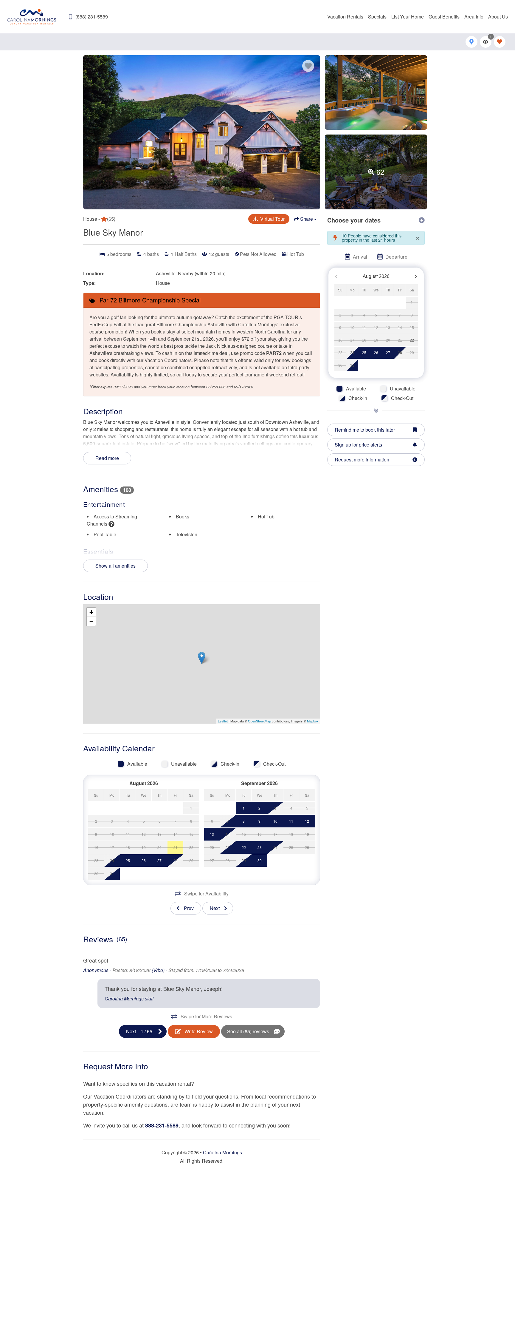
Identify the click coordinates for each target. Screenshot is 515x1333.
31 (352, 365)
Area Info (473, 16)
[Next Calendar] (416, 276)
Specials (377, 16)
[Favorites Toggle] (499, 42)
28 (400, 353)
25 (364, 353)
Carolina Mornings (222, 1152)
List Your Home (407, 16)
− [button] (91, 621)
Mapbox (313, 721)
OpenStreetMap (259, 721)
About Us (498, 16)
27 (388, 353)
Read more (107, 458)
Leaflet (223, 721)
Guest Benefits (444, 16)
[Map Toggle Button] (471, 42)
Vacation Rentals (345, 16)
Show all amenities (115, 565)
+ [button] (91, 612)
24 (352, 353)
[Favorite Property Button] (308, 66)
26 (376, 353)
